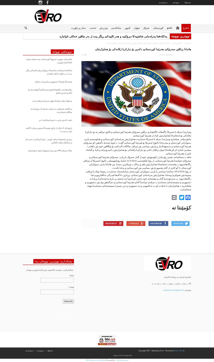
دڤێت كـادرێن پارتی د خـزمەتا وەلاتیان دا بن (55, 120)
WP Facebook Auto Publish (96, 360)
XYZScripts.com (122, 360)
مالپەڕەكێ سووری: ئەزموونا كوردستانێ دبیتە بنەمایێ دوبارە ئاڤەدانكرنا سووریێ (49, 61)
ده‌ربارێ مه (163, 2)
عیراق (146, 28)
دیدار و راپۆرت (78, 28)
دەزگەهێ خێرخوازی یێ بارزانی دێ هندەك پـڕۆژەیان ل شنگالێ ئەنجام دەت (51, 110)
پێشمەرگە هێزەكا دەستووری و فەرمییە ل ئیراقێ (53, 82)
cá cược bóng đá (65, 312)
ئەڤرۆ (186, 28)
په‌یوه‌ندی (175, 2)
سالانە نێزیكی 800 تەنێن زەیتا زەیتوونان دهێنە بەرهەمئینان (50, 151)
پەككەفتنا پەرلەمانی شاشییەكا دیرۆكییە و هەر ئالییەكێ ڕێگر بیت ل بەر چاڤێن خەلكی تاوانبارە (49, 72)
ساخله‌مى (116, 28)
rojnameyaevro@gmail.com (173, 290)
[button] (23, 27)
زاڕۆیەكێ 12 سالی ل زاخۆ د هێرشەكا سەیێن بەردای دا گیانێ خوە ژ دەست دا (49, 129)
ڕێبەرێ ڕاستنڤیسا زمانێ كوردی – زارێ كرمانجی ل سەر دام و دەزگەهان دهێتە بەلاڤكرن (49, 141)
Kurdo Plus (179, 351)
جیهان (137, 28)
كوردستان (158, 28)
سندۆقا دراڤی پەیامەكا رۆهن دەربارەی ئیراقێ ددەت (52, 101)
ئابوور (127, 28)
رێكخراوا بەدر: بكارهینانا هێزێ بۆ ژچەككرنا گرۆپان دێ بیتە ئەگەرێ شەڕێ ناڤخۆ (50, 91)
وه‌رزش (103, 28)
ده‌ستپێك (187, 2)
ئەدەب (92, 28)
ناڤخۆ (169, 28)
